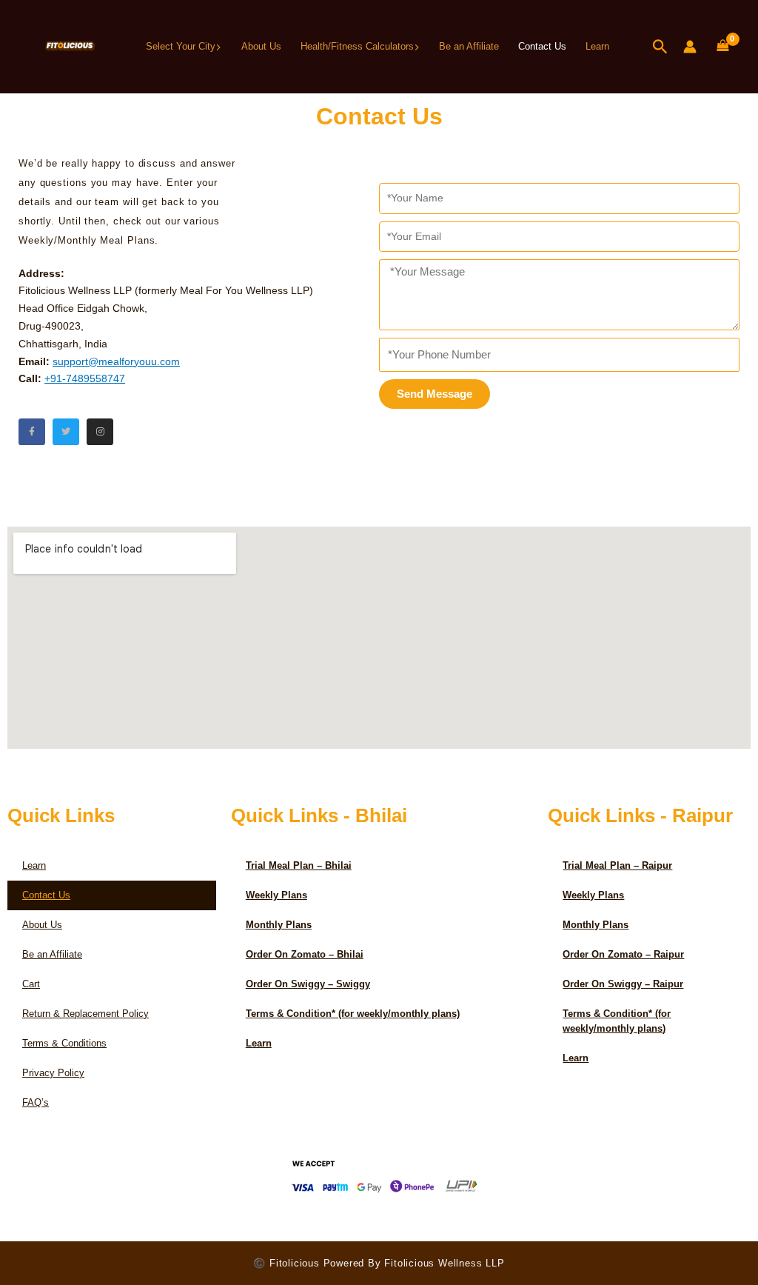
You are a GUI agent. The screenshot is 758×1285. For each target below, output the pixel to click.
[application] (218, 47)
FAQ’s (35, 1102)
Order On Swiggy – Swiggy (308, 983)
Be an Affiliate (469, 46)
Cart (31, 983)
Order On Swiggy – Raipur (623, 983)
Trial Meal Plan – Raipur (617, 865)
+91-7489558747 (84, 378)
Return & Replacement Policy (85, 1013)
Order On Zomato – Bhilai (304, 954)
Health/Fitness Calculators (357, 46)
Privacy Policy (53, 1072)
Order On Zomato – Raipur (623, 954)
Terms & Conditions (64, 1043)
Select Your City (180, 46)
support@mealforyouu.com (116, 361)
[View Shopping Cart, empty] (722, 46)
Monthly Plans (279, 924)
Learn (597, 46)
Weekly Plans (276, 895)
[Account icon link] (690, 46)
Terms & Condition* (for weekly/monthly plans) (353, 1013)
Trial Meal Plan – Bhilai (299, 865)
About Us (261, 46)
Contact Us (542, 46)
